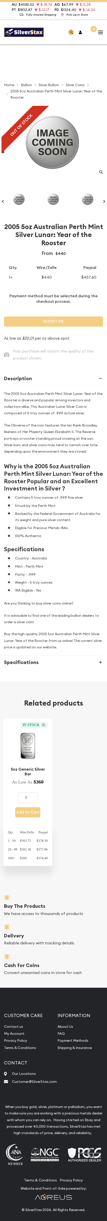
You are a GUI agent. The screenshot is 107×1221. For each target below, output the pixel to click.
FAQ (61, 1033)
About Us (65, 1026)
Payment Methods (72, 1040)
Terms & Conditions (20, 1047)
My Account (14, 1033)
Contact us (13, 1026)
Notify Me (53, 321)
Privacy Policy (15, 1040)
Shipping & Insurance (74, 1047)
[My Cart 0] (90, 32)
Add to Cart (28, 812)
